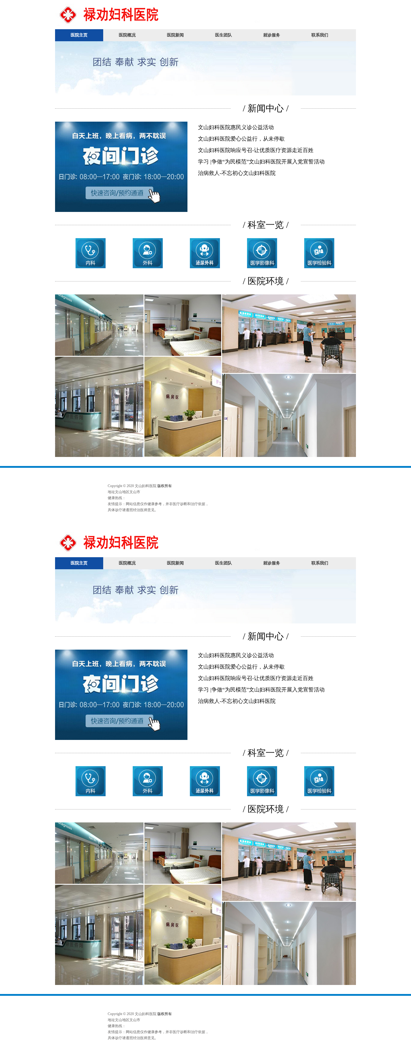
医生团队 (223, 35)
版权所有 (164, 486)
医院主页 (79, 35)
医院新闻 (175, 35)
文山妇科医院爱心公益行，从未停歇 (241, 139)
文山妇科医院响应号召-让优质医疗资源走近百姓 (256, 150)
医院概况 (127, 35)
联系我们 (319, 35)
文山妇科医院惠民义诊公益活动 (236, 127)
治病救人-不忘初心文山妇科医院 (237, 173)
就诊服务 (271, 35)
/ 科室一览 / (266, 225)
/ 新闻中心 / (266, 108)
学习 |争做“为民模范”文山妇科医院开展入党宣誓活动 (261, 162)
